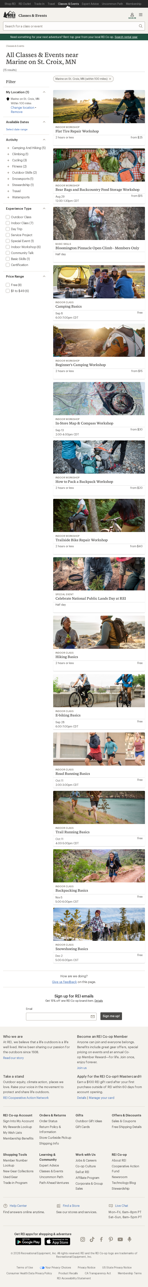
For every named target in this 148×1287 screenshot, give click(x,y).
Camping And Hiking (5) (28, 148)
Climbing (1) (20, 154)
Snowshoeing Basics (72, 949)
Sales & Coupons (124, 1121)
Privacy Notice (86, 1267)
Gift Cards (83, 1127)
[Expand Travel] (8, 191)
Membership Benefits (18, 1138)
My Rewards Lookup (17, 1127)
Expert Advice (49, 1165)
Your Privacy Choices (58, 1267)
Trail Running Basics (73, 832)
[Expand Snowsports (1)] (8, 179)
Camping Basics (69, 306)
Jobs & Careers (86, 1160)
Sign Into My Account (18, 1121)
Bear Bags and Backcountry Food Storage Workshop (98, 189)
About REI (119, 1160)
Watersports (21, 197)
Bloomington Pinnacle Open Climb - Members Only (97, 248)
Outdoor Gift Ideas (89, 1121)
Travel (16, 191)
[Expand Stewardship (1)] (8, 185)
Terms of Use (24, 1267)
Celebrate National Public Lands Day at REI (91, 598)
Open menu (141, 15)
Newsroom (119, 1177)
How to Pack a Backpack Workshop (84, 481)
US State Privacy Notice (117, 1267)
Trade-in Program (15, 1182)
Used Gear (10, 1177)
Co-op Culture (86, 1166)
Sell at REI (82, 1172)
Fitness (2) (19, 166)
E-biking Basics (68, 715)
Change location (22, 107)
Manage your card (101, 1097)
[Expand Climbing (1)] (8, 154)
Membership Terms (130, 1273)
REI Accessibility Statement (74, 1278)
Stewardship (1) (23, 185)
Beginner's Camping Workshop (81, 365)
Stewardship (121, 1188)
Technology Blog (124, 1182)
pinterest (111, 1239)
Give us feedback (64, 982)
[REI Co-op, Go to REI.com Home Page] (9, 15)
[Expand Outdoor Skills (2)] (8, 172)
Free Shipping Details (127, 1127)
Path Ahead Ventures (54, 1182)
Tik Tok (92, 1239)
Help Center (18, 1205)
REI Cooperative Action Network (26, 1097)
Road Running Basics (73, 773)
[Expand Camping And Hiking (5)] (8, 148)
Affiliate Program (87, 1177)
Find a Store (71, 1205)
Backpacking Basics (72, 890)
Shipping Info (49, 1143)
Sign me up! (111, 1016)
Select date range (17, 129)
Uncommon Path (51, 1177)
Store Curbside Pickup (55, 1137)
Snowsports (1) (22, 178)
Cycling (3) (19, 160)
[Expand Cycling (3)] (8, 160)
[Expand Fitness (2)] (8, 166)
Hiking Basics (67, 657)
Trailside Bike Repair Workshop (82, 540)
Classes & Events (32, 15)
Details (99, 1000)
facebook (101, 1239)
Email (29, 1008)
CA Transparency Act (98, 1273)
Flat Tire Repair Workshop (77, 131)
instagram (83, 1239)
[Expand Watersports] (8, 197)
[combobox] (74, 26)
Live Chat (121, 1205)
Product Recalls (68, 1273)
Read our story (13, 1058)
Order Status (48, 1121)
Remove (17, 112)
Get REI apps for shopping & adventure (42, 1234)
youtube (120, 1239)
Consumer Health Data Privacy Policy (29, 1273)
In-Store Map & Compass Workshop (84, 423)
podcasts (129, 1239)
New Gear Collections (18, 1171)
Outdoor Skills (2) (24, 172)
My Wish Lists (12, 1132)
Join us (82, 1068)
